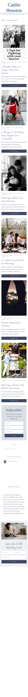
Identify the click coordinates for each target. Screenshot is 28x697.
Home (3, 20)
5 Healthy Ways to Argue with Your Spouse (11, 70)
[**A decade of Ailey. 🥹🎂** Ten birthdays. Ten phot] (19, 474)
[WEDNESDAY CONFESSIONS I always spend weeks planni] (8, 481)
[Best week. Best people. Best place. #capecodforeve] (19, 468)
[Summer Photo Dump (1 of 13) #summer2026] (19, 481)
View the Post (14, 85)
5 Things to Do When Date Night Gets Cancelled (12, 135)
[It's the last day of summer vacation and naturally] (8, 474)
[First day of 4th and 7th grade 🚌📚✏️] (8, 468)
